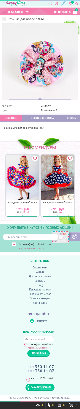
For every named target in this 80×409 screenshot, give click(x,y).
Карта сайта (40, 302)
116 (60, 212)
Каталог (15, 12)
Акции (40, 272)
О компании (40, 267)
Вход (56, 3)
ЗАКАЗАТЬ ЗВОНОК (41, 387)
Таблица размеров (40, 294)
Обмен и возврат (40, 298)
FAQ (40, 285)
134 (27, 212)
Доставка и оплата (40, 276)
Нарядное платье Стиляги (22, 202)
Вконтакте (41, 321)
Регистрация (63, 3)
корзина (65, 12)
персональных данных (31, 248)
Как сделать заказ (40, 289)
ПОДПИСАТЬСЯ (68, 236)
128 (23, 212)
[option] (40, 61)
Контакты (40, 280)
